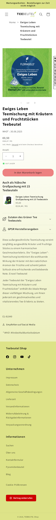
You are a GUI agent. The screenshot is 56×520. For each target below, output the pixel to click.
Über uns (10, 452)
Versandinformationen (17, 406)
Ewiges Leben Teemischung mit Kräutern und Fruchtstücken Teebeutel (30, 31)
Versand (15, 144)
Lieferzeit (11, 399)
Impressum (12, 377)
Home (12, 22)
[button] (6, 14)
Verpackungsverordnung (19, 424)
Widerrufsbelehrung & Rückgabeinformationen (18, 415)
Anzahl (6, 149)
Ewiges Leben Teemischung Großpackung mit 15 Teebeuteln (32, 198)
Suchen (10, 445)
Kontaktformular (14, 459)
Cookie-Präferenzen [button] (16, 484)
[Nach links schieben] (21, 103)
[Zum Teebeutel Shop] (26, 14)
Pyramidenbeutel (15, 466)
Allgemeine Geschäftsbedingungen (24, 391)
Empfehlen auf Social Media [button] (20, 324)
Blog (8, 474)
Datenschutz (12, 384)
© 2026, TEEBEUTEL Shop (28, 517)
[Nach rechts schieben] (35, 103)
